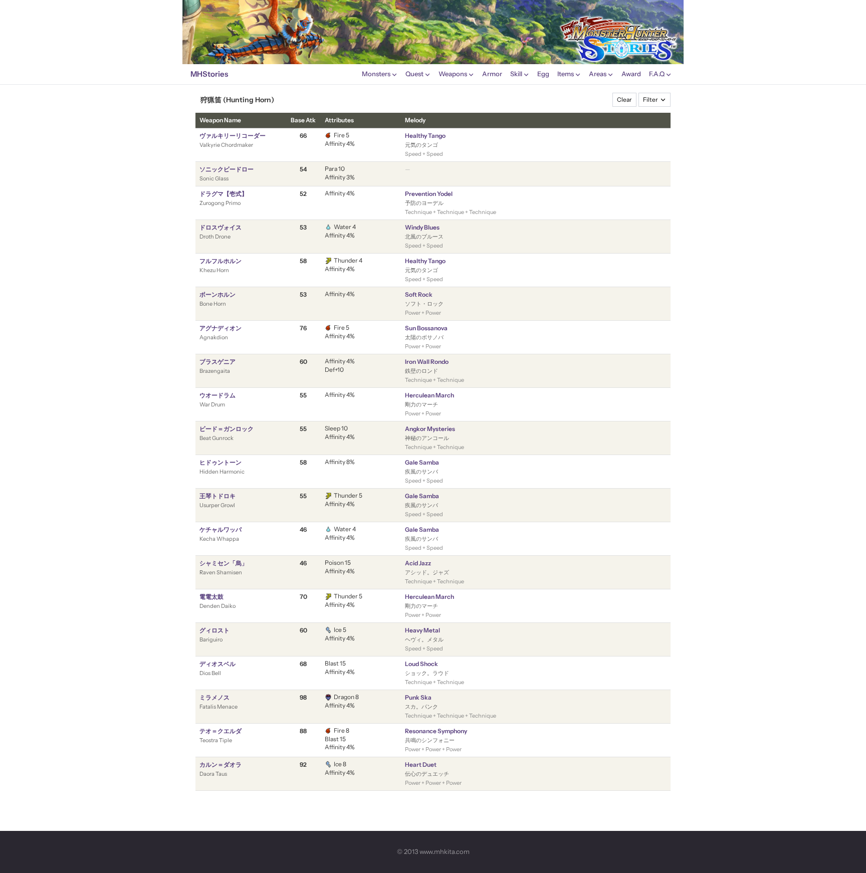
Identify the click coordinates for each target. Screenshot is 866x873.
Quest (414, 74)
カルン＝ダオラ (220, 764)
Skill (516, 74)
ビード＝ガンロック (226, 428)
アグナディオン (220, 328)
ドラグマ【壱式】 (223, 193)
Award (631, 74)
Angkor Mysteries (430, 428)
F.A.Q (657, 74)
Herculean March (429, 395)
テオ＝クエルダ (220, 731)
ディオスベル (217, 664)
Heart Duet (421, 764)
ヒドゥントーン (220, 462)
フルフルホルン (220, 261)
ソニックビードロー (226, 169)
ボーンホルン (217, 294)
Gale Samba (422, 462)
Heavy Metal (422, 630)
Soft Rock (418, 294)
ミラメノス (214, 697)
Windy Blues (422, 227)
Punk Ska (418, 697)
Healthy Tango (425, 135)
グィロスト (214, 630)
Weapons (453, 74)
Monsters (376, 74)
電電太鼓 (211, 596)
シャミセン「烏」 (223, 563)
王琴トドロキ (217, 496)
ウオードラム (217, 395)
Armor (492, 74)
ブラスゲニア (217, 361)
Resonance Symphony (436, 731)
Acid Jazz (418, 563)
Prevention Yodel (429, 193)
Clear (624, 99)
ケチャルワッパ (220, 529)
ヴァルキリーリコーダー (232, 135)
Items (565, 74)
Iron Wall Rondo (427, 361)
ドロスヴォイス (220, 227)
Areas (597, 74)
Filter (650, 99)
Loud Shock (421, 664)
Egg (543, 74)
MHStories (209, 74)
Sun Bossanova (426, 328)
